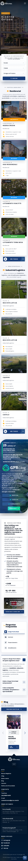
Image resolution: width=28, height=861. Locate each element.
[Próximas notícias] (25, 733)
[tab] (14, 631)
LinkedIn (6, 845)
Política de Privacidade (8, 785)
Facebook (6, 843)
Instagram (6, 840)
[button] (4, 53)
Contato (3, 783)
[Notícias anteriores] (3, 733)
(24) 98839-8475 (6, 795)
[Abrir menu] (25, 3)
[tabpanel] (14, 675)
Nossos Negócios (6, 773)
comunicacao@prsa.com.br (10, 800)
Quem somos (5, 778)
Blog (2, 781)
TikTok (5, 848)
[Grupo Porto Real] (14, 759)
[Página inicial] (6, 3)
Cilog (2, 776)
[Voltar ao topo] (14, 764)
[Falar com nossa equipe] (25, 858)
